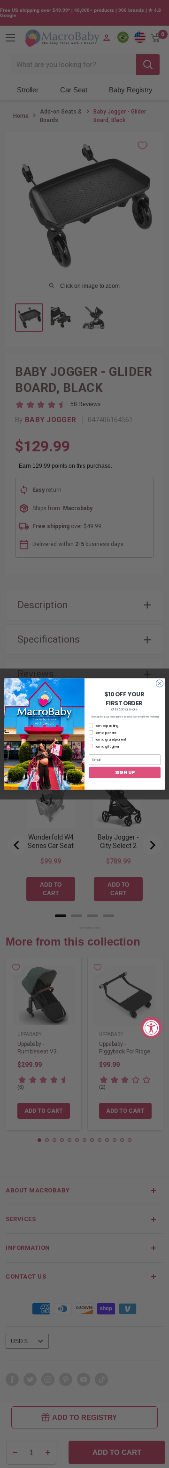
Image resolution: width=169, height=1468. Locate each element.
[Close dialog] (159, 683)
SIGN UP (125, 772)
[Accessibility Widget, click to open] (151, 1027)
